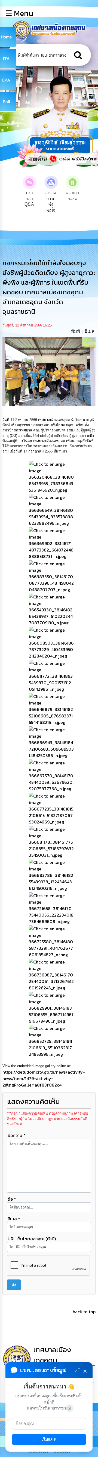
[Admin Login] (70, 1408)
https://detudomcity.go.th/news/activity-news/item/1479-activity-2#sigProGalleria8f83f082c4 (43, 1078)
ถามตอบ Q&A (29, 199)
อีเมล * (14, 1219)
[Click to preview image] (49, 371)
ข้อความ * (17, 1135)
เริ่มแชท (49, 1439)
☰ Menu (19, 13)
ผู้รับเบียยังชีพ (72, 196)
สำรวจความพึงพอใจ (50, 202)
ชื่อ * (12, 1199)
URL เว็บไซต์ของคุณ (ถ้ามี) (32, 1238)
